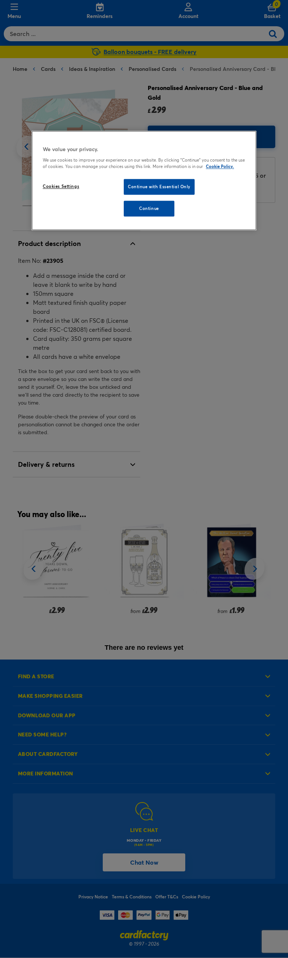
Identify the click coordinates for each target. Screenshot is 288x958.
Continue (149, 208)
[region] (144, 181)
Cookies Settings (61, 186)
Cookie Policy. (220, 166)
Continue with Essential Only (159, 186)
